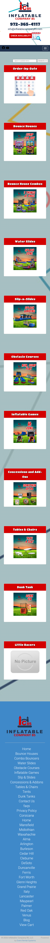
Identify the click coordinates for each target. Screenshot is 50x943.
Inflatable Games (25, 414)
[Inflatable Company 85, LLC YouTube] (7, 48)
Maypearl (26, 901)
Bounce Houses (25, 126)
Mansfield (26, 825)
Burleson (26, 849)
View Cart (26, 925)
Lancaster (26, 896)
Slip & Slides (26, 777)
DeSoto (26, 863)
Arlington (26, 844)
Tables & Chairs (25, 529)
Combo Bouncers (26, 758)
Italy (27, 891)
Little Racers (25, 644)
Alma (26, 839)
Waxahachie (27, 834)
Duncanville (26, 868)
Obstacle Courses (25, 356)
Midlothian (26, 830)
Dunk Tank (25, 587)
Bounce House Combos (25, 183)
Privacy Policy (27, 811)
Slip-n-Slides (25, 299)
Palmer (26, 906)
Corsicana (26, 815)
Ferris (26, 872)
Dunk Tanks (26, 796)
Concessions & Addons (26, 782)
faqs (26, 806)
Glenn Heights (26, 882)
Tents (27, 792)
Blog (26, 920)
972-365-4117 (25, 24)
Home (26, 749)
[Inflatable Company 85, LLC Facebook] (3, 48)
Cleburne (26, 858)
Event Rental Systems (26, 940)
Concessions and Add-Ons (25, 474)
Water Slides (25, 241)
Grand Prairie (26, 887)
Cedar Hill (27, 853)
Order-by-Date (25, 68)
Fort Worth (26, 877)
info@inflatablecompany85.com (25, 29)
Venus (26, 915)
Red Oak (27, 910)
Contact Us (27, 801)
